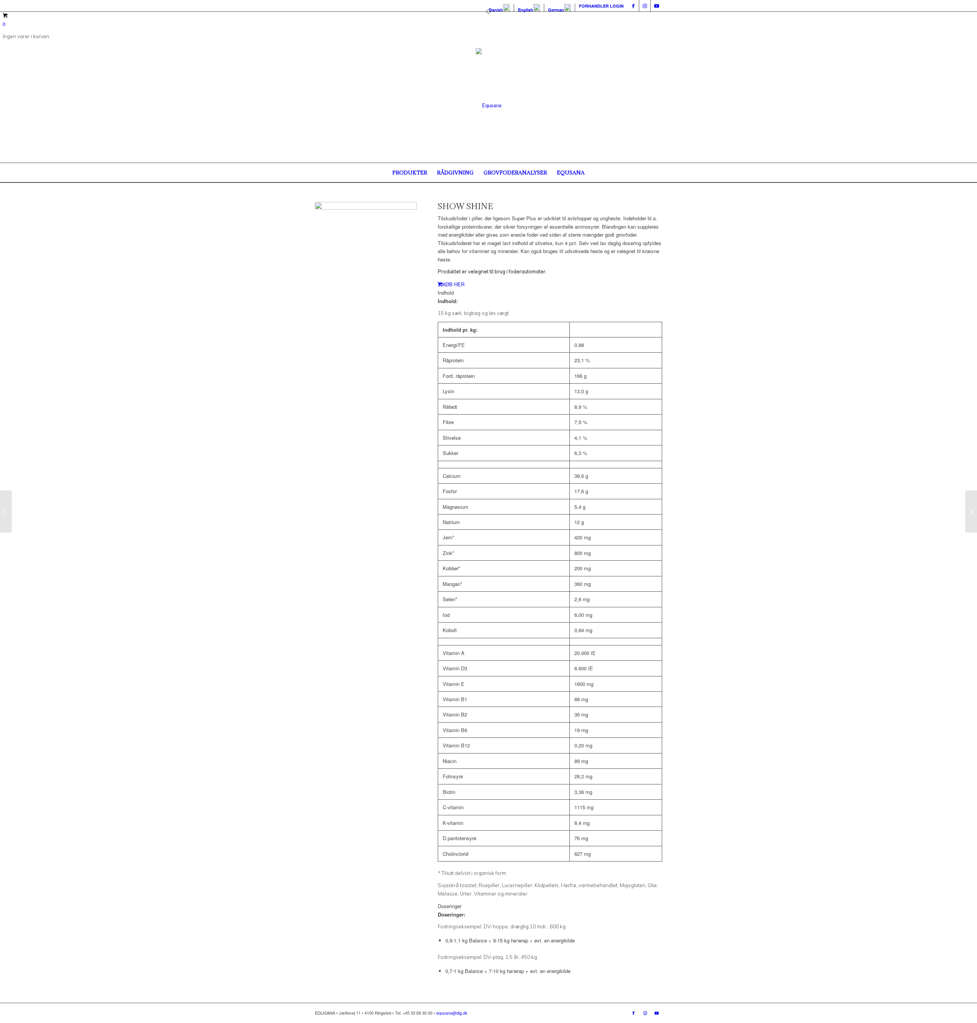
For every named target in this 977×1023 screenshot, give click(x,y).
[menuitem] (499, 8)
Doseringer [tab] (449, 906)
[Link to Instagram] (644, 5)
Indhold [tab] (446, 292)
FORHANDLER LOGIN (601, 6)
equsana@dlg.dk (452, 1013)
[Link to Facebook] (633, 5)
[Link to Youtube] (656, 5)
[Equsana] (488, 105)
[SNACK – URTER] (971, 511)
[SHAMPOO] (6, 511)
